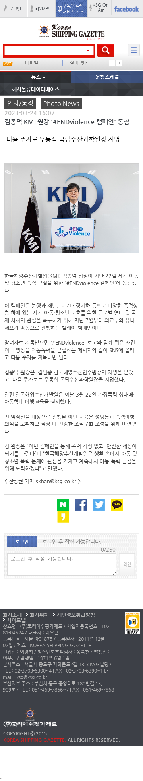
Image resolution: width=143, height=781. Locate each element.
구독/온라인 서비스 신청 (73, 8)
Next (118, 63)
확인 (127, 564)
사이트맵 (16, 620)
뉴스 (36, 77)
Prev (112, 63)
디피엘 (31, 63)
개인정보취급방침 (76, 614)
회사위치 (39, 614)
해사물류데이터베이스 (36, 89)
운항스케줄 (107, 77)
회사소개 (12, 614)
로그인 (15, 8)
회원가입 (43, 8)
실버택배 (78, 63)
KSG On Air (101, 7)
